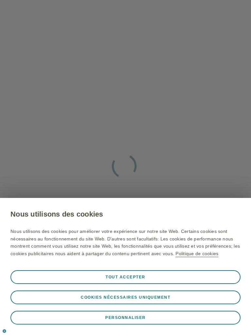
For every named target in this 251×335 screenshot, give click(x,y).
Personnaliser (125, 317)
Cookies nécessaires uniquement (125, 297)
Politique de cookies (197, 253)
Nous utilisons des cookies (56, 214)
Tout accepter (125, 277)
